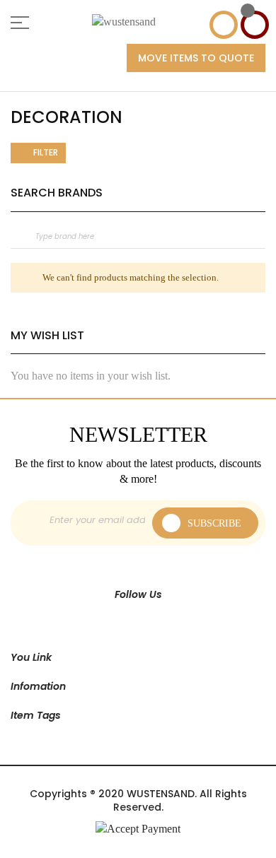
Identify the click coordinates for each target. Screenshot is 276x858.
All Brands (261, 192)
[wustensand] (124, 22)
